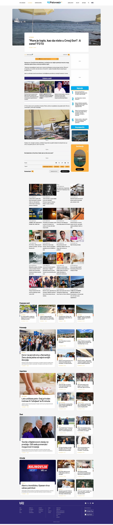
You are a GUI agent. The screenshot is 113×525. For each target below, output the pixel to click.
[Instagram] (90, 503)
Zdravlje (22, 458)
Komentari (66, 54)
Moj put (77, 2)
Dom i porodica (62, 382)
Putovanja (23, 327)
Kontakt (58, 517)
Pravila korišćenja (60, 511)
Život (21, 414)
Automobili (41, 511)
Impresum (58, 509)
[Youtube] (92, 503)
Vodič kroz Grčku (38, 2)
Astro (79, 382)
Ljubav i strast (81, 402)
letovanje (57, 166)
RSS (57, 515)
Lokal (40, 512)
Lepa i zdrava (24, 396)
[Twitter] (88, 503)
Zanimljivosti (70, 2)
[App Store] (88, 514)
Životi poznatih (62, 402)
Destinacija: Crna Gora (48, 166)
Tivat (67, 166)
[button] (78, 140)
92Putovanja (29, 54)
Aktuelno (84, 2)
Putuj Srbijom (22, 2)
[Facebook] (85, 503)
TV (48, 509)
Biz (20, 511)
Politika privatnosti (60, 512)
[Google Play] (88, 511)
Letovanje (30, 2)
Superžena (23, 371)
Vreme (49, 512)
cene (62, 166)
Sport (21, 509)
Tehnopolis (41, 509)
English (49, 511)
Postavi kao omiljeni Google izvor (43, 58)
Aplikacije (58, 514)
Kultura (30, 511)
